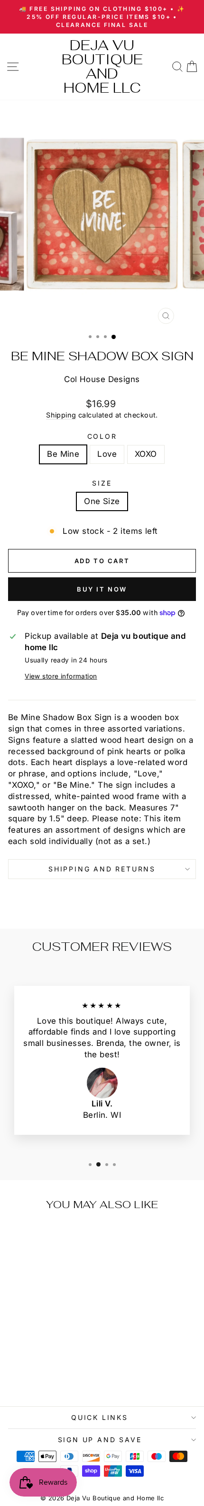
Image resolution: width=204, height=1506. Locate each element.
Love (107, 454)
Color (102, 436)
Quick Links (99, 1417)
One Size (102, 501)
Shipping (61, 415)
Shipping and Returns (102, 869)
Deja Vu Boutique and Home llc (102, 66)
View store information (61, 676)
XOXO (146, 454)
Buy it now (102, 589)
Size (101, 483)
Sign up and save (100, 1440)
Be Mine (63, 454)
